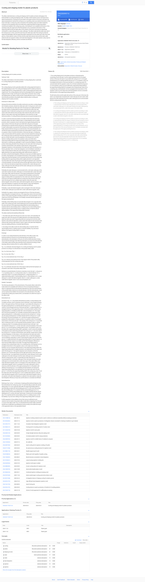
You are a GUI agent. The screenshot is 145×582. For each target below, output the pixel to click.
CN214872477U (6, 424)
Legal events (63, 62)
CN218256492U (6, 421)
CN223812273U (6, 481)
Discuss (80, 66)
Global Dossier (74, 66)
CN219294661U (6, 460)
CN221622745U (6, 484)
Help (92, 579)
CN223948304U (6, 454)
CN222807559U (6, 445)
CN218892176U (6, 451)
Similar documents (71, 62)
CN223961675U (6, 487)
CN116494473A (6, 430)
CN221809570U (6, 469)
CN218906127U (6, 427)
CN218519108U (6, 478)
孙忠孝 (64, 26)
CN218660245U (6, 472)
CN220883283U (6, 466)
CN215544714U (6, 490)
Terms (78, 579)
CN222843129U (6, 433)
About (53, 579)
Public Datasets (71, 579)
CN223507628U (6, 475)
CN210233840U (6, 436)
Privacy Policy (85, 579)
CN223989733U (6, 439)
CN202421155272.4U (8, 505)
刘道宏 (67, 26)
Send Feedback (61, 579)
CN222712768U (6, 448)
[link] (5, 545)
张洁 (71, 26)
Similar (82, 19)
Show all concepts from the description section (14, 570)
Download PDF (63, 19)
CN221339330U (6, 442)
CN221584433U (6, 457)
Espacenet (67, 66)
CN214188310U (6, 418)
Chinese (68, 23)
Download (78, 540)
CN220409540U (6, 463)
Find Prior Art (73, 19)
